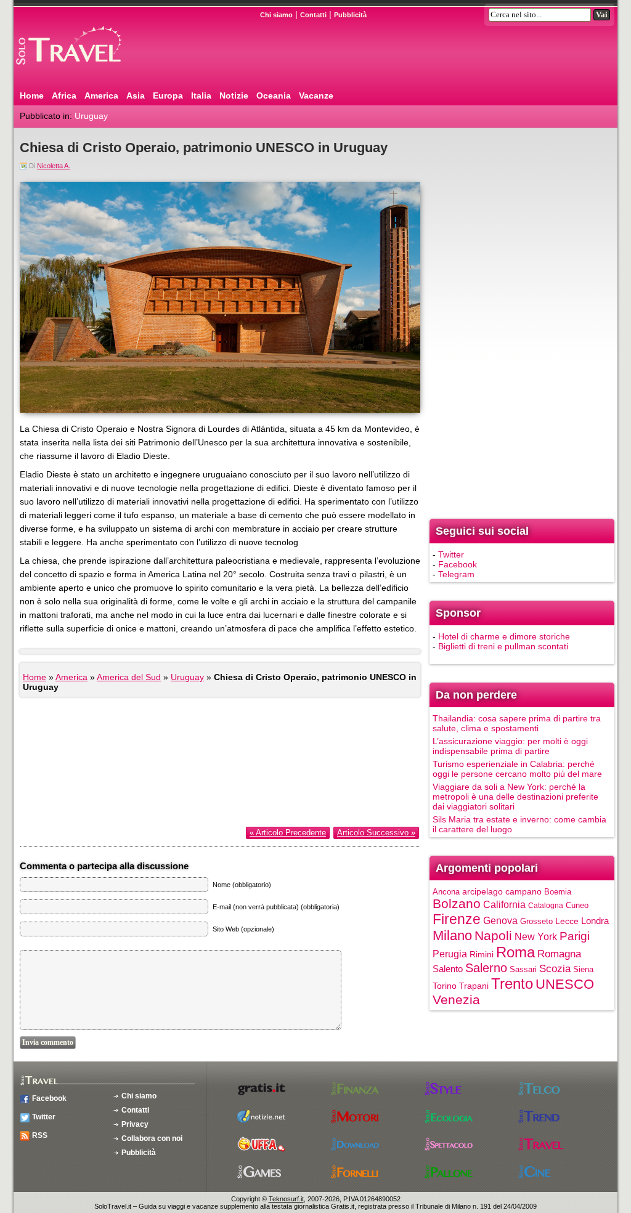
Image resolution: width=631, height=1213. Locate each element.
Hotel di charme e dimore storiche (504, 636)
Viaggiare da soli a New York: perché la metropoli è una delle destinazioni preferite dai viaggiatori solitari (515, 796)
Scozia (555, 969)
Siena (583, 969)
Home (32, 95)
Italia (201, 95)
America (101, 95)
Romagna (559, 954)
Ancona (446, 891)
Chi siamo (276, 14)
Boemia (557, 891)
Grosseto (536, 921)
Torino (445, 986)
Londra (595, 921)
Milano (452, 935)
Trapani (474, 986)
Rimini (482, 954)
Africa (64, 95)
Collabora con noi (151, 1138)
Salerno (486, 968)
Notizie (233, 95)
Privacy (135, 1124)
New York (536, 936)
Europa (168, 95)
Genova (500, 920)
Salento (448, 969)
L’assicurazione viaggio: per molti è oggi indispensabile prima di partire (510, 746)
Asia (135, 95)
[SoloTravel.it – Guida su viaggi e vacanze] (84, 70)
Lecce (567, 921)
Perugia (450, 953)
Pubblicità (350, 14)
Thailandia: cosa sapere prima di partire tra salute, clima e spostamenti (517, 723)
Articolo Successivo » (376, 832)
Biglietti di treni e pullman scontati (503, 646)
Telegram (456, 574)
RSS (39, 1135)
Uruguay (91, 116)
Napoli (493, 935)
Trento (512, 983)
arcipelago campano (502, 891)
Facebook (457, 564)
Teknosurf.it (286, 1199)
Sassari (523, 969)
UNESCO (564, 984)
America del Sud (129, 677)
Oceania (273, 95)
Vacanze (316, 95)
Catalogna (545, 905)
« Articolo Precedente (288, 832)
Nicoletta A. (53, 165)
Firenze (457, 919)
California (504, 904)
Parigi (575, 936)
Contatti (313, 14)
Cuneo (577, 905)
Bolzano (457, 903)
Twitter (451, 554)
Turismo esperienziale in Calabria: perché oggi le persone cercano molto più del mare (517, 769)
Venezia (456, 999)
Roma (515, 952)
